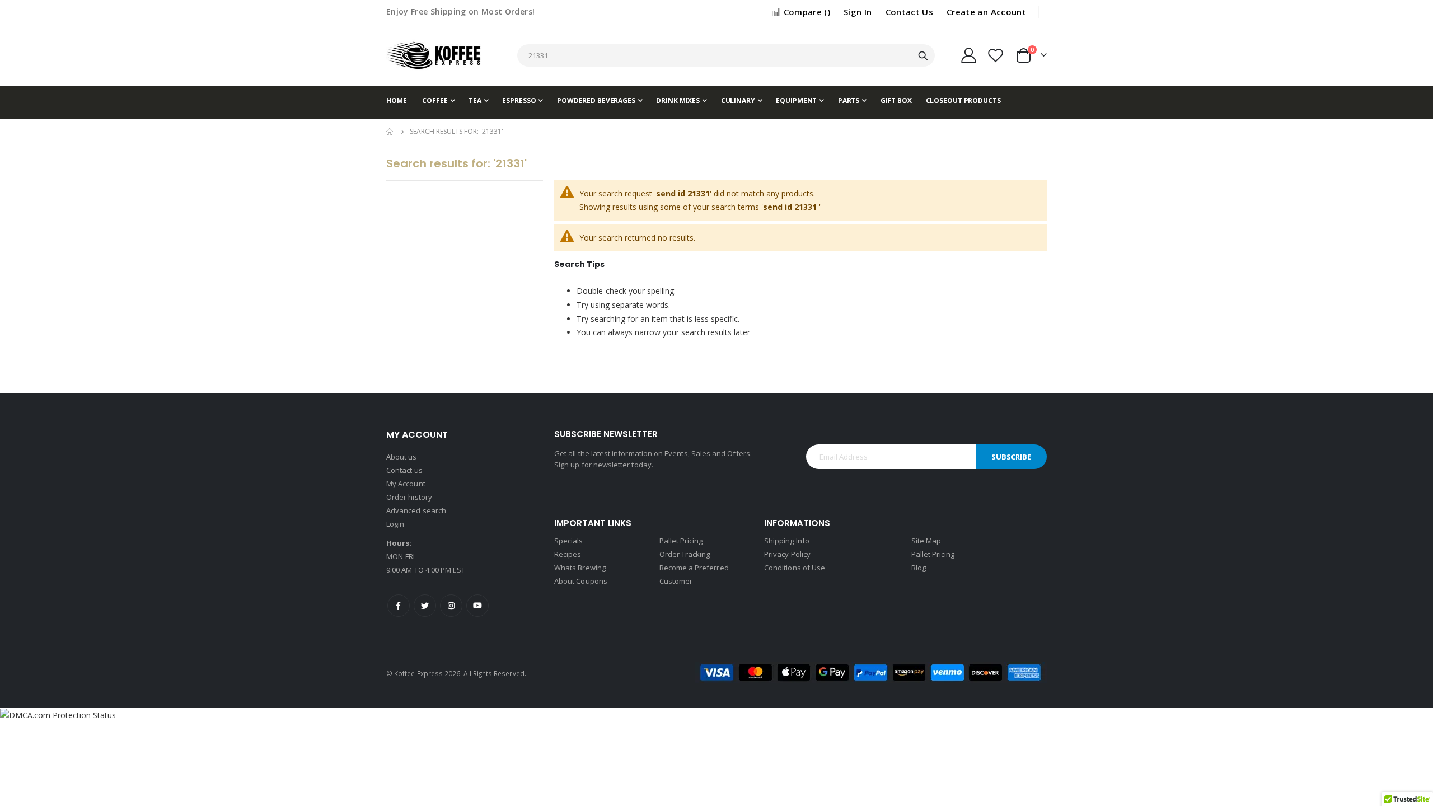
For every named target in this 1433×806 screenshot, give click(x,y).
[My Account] (968, 55)
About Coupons (580, 581)
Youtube (477, 605)
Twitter (425, 605)
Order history (409, 497)
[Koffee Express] (433, 55)
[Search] (923, 56)
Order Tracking (684, 554)
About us (401, 457)
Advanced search (416, 510)
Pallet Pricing (681, 541)
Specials (568, 541)
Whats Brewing (580, 568)
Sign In (858, 11)
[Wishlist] (996, 55)
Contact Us (910, 11)
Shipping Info (786, 541)
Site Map (926, 541)
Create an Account (986, 11)
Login (395, 524)
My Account (405, 484)
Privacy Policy (787, 554)
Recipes (567, 554)
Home (390, 131)
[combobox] (725, 55)
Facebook (398, 605)
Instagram (451, 605)
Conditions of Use (794, 568)
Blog (918, 568)
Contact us (404, 470)
